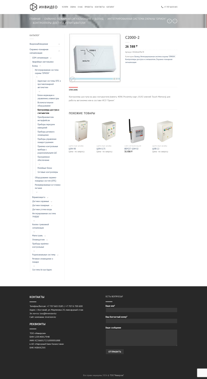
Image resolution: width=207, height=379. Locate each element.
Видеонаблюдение (39, 43)
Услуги (65, 7)
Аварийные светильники (43, 61)
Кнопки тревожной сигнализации (40, 226)
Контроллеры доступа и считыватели (59, 23)
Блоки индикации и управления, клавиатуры (48, 97)
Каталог (110, 7)
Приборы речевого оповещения (46, 133)
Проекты (89, 7)
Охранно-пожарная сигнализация (67, 19)
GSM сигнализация (40, 57)
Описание (73, 90)
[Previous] (69, 138)
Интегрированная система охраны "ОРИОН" (137, 19)
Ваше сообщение (113, 327)
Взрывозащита (38, 197)
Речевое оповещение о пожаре (42, 260)
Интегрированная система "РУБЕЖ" (44, 215)
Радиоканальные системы (43, 254)
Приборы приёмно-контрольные (40, 245)
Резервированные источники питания (47, 186)
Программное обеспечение (44, 158)
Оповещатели (38, 239)
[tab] (73, 90)
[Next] (177, 138)
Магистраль (37, 235)
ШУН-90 (72, 148)
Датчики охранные (40, 201)
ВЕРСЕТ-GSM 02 (131, 148)
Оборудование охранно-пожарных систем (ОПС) (46, 179)
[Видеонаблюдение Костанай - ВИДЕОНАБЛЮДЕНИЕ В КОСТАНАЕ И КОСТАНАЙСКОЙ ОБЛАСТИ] (44, 6)
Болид (99, 19)
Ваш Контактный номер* (116, 317)
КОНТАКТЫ (100, 7)
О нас (80, 7)
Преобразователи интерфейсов (46, 119)
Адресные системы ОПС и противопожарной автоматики (49, 84)
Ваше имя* (110, 306)
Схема (73, 7)
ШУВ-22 (155, 148)
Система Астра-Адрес (42, 269)
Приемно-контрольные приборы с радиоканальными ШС (48, 149)
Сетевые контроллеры (48, 172)
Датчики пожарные (40, 205)
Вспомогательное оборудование (45, 104)
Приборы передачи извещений (46, 126)
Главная (35, 19)
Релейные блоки (45, 168)
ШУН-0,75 (101, 148)
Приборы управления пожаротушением (47, 141)
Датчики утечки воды (42, 209)
